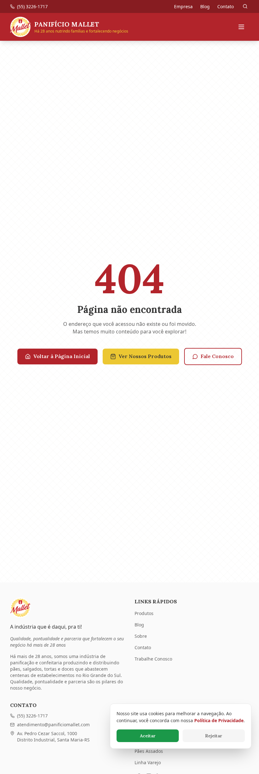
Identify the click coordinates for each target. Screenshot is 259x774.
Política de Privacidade (219, 720)
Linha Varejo (148, 762)
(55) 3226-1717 (32, 716)
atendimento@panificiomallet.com (53, 725)
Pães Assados (149, 751)
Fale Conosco (217, 356)
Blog (205, 6)
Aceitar (148, 736)
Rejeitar (213, 736)
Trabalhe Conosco (153, 659)
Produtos (144, 613)
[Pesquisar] (245, 6)
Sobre (141, 636)
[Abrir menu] (241, 26)
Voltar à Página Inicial (61, 356)
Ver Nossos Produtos (145, 356)
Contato (225, 6)
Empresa (183, 6)
